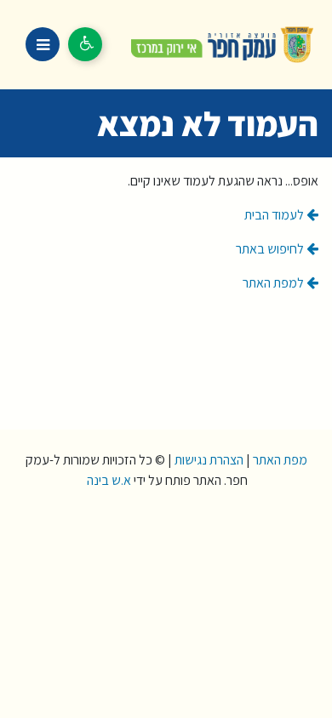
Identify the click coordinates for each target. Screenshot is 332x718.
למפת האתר (274, 283)
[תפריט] (43, 44)
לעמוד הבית (275, 215)
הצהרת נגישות (209, 460)
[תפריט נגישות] (85, 44)
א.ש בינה (107, 480)
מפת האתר (280, 460)
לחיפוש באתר (271, 249)
